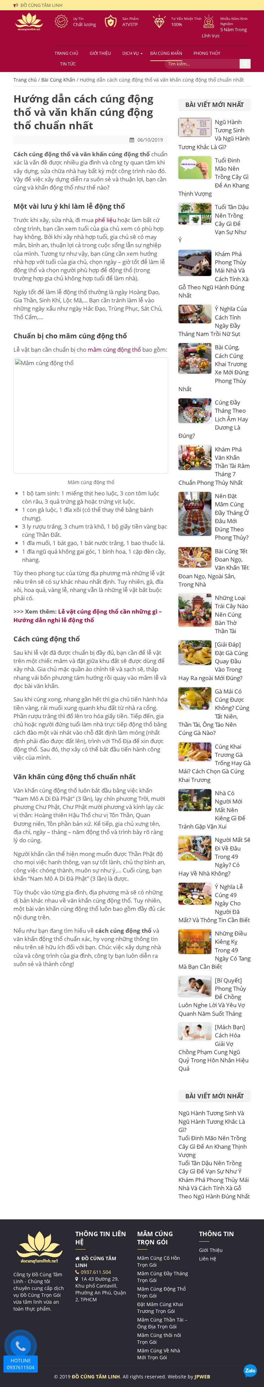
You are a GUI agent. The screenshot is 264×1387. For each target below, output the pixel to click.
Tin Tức (68, 64)
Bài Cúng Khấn (166, 53)
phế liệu (106, 220)
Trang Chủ (66, 53)
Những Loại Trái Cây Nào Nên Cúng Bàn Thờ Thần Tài (231, 614)
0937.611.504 (96, 1272)
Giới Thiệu (100, 53)
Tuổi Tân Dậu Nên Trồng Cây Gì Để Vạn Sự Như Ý (210, 1167)
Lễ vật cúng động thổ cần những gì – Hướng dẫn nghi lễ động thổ (87, 615)
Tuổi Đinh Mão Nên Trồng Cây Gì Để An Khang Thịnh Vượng (212, 1146)
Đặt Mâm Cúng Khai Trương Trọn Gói (160, 1307)
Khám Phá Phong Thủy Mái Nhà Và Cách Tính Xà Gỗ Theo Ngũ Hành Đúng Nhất (214, 1188)
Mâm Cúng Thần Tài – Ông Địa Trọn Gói (162, 1323)
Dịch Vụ (130, 53)
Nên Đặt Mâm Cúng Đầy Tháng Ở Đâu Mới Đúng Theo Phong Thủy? (232, 516)
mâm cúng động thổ (114, 349)
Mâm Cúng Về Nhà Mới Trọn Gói (158, 1354)
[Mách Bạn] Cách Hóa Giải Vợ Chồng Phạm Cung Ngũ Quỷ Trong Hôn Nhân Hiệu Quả (213, 1047)
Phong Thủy (207, 53)
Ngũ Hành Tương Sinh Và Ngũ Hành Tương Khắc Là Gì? (211, 1121)
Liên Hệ (207, 1258)
